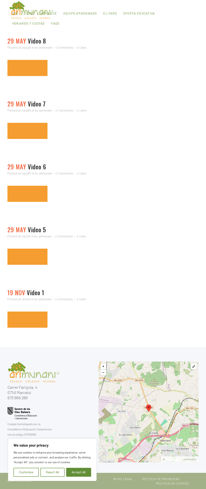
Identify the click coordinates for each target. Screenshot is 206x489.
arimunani (45, 47)
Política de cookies (172, 483)
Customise (26, 472)
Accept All (79, 472)
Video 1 (35, 292)
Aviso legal (123, 479)
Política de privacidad (161, 479)
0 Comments (64, 47)
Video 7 (36, 103)
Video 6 (37, 166)
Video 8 (37, 40)
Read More (27, 68)
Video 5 (37, 229)
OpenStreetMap (174, 459)
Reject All (52, 472)
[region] (52, 460)
